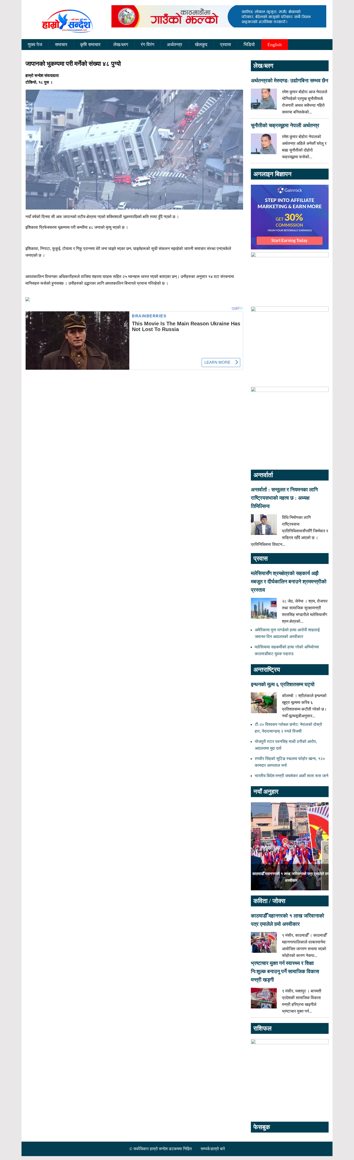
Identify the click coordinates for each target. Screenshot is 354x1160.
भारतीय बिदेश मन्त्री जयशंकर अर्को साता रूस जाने (291, 776)
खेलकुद (201, 44)
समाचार (61, 44)
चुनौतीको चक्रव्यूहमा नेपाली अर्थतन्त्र (285, 125)
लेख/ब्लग (120, 44)
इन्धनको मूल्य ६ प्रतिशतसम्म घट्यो (283, 684)
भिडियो (249, 44)
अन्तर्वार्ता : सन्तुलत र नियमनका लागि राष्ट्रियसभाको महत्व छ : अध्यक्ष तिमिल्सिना (284, 498)
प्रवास (225, 44)
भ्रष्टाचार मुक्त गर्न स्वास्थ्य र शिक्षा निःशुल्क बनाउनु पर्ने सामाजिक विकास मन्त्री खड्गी (285, 971)
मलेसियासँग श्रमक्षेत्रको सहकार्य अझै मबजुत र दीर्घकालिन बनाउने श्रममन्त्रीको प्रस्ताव (289, 581)
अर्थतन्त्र (174, 44)
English (274, 44)
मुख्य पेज (35, 44)
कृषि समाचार (90, 44)
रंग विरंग (147, 44)
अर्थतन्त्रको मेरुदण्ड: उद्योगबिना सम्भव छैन (289, 80)
